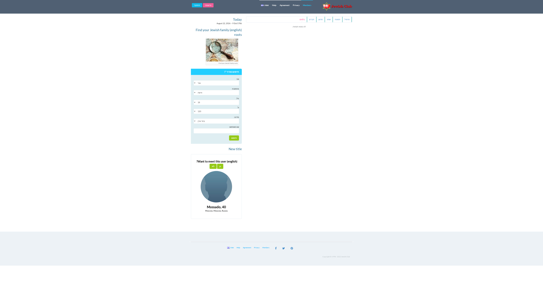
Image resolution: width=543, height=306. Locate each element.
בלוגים (302, 19)
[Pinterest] (291, 248)
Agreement (284, 5)
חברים (311, 19)
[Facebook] (276, 248)
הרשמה (208, 5)
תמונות (337, 19)
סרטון (320, 19)
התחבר (197, 5)
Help (274, 5)
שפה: (266, 5)
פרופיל (347, 19)
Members (307, 5)
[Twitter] (283, 248)
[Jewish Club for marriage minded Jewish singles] (333, 6)
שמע (329, 19)
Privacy (296, 5)
